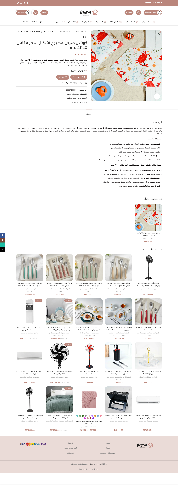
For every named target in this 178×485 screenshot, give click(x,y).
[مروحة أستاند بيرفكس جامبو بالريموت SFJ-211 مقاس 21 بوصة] (148, 267)
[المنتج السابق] (85, 37)
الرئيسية (84, 32)
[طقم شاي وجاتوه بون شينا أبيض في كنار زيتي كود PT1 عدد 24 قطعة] (89, 311)
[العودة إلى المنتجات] (82, 37)
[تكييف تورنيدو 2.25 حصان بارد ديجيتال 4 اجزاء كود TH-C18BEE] (29, 355)
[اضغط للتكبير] (157, 96)
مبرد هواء (36, 377)
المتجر (77, 32)
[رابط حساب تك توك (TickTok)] (17, 3)
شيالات (154, 377)
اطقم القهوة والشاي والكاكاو (119, 333)
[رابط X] (77, 103)
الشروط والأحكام (70, 448)
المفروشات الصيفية (66, 421)
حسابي (107, 443)
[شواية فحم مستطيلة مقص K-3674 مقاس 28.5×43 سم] (118, 399)
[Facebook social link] (27, 3)
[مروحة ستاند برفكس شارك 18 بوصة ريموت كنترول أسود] (29, 399)
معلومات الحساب (107, 453)
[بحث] (138, 12)
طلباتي (107, 448)
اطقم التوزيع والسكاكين (123, 377)
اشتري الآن (63, 77)
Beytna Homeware (94, 464)
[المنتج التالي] (79, 37)
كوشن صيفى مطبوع (74, 98)
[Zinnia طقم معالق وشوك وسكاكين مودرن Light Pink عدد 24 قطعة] (118, 267)
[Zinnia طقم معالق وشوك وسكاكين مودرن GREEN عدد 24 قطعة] (89, 267)
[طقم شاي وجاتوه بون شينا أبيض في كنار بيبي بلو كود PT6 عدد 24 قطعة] (118, 311)
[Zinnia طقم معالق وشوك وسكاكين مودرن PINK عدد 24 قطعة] (59, 267)
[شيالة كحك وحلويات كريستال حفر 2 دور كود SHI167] (148, 355)
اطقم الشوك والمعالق (122, 289)
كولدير (36, 333)
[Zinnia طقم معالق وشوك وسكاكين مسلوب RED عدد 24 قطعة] (148, 311)
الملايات (95, 427)
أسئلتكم (70, 453)
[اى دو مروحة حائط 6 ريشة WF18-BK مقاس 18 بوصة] (59, 355)
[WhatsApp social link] (21, 3)
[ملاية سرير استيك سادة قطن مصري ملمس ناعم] (89, 399)
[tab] (89, 113)
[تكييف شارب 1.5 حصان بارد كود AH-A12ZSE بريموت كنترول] (148, 399)
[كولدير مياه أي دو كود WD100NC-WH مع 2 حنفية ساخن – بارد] (29, 311)
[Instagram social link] (24, 3)
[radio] (101, 416)
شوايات (125, 421)
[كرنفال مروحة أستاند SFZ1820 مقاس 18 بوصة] (89, 355)
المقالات (129, 12)
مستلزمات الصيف (65, 32)
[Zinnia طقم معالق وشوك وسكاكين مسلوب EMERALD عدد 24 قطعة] (29, 267)
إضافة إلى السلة (79, 77)
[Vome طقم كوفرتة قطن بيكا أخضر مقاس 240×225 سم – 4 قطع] (59, 399)
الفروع (44, 12)
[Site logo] (89, 13)
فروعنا (70, 443)
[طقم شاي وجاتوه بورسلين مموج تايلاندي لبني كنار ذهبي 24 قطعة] (59, 311)
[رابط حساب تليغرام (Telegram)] (71, 103)
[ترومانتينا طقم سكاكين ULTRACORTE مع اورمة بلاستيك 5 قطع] (118, 355)
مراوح (155, 289)
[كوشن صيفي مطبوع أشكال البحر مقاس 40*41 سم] (148, 217)
